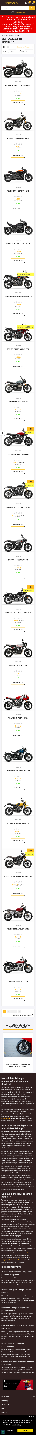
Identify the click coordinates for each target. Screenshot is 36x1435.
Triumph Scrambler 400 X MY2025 (18, 876)
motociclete (5, 1118)
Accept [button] (25, 1430)
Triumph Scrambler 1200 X (18, 929)
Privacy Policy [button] (16, 1425)
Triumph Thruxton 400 (18, 718)
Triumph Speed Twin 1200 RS (18, 507)
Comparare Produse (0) (25, 47)
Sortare (4, 51)
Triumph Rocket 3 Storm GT (18, 244)
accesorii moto (27, 1253)
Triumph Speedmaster (18, 981)
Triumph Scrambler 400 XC (18, 823)
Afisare (21, 51)
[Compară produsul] (21, 76)
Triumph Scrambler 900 (18, 402)
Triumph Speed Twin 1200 (18, 454)
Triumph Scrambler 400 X (18, 138)
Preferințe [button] (10, 1430)
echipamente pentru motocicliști (12, 1260)
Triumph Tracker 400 (18, 665)
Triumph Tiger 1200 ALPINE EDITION (18, 296)
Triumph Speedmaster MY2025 (18, 613)
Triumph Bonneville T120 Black (18, 85)
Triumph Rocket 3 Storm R (18, 191)
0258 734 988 (20, 13)
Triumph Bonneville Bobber (18, 771)
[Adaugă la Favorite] (15, 76)
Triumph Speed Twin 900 (18, 560)
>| (19, 1011)
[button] (30, 1052)
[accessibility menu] (3, 1432)
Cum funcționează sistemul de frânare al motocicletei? (18, 1065)
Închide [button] (31, 1416)
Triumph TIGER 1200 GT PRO (18, 349)
